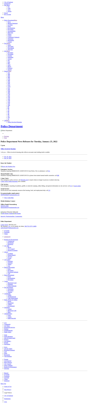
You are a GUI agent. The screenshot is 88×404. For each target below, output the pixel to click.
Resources (10, 244)
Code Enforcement (13, 298)
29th (9, 76)
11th (9, 103)
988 (58, 175)
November (10, 54)
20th (9, 89)
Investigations (11, 28)
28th (9, 77)
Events (9, 258)
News (9, 22)
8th (8, 108)
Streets (9, 301)
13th (9, 100)
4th (8, 114)
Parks (9, 269)
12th (9, 102)
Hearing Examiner (13, 250)
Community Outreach (13, 37)
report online (77, 186)
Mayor (9, 247)
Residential (11, 242)
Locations (10, 253)
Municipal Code (12, 310)
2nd (9, 117)
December (10, 52)
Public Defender (12, 286)
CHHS (9, 295)
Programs (10, 261)
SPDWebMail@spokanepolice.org (10, 195)
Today (9, 45)
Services (10, 256)
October (10, 55)
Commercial (11, 241)
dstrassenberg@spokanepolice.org (10, 207)
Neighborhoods (12, 296)
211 (49, 190)
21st (9, 88)
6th (8, 111)
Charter (10, 309)
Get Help (10, 25)
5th (8, 113)
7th (8, 109)
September (10, 57)
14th (9, 99)
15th (9, 97)
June (9, 62)
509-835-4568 (4, 206)
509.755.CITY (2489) (30, 226)
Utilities (10, 304)
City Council (11, 249)
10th (9, 105)
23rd (9, 85)
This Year (10, 49)
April (9, 65)
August (10, 59)
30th (9, 74)
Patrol (9, 26)
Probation (10, 284)
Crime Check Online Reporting (9, 181)
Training (10, 292)
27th (9, 79)
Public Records (12, 318)
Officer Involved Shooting (15, 122)
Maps (9, 312)
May (9, 63)
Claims (9, 317)
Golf (9, 273)
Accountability (12, 31)
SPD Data (10, 32)
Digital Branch (12, 255)
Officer (9, 34)
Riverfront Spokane (13, 272)
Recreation (10, 270)
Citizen (9, 35)
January (10, 69)
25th (9, 82)
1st (8, 119)
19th (9, 91)
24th (9, 83)
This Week (10, 46)
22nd (9, 86)
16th (9, 96)
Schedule (10, 263)
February (10, 68)
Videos (9, 264)
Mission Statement (13, 23)
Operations (10, 289)
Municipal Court (12, 283)
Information (11, 40)
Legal (9, 315)
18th (9, 93)
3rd (8, 116)
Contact (10, 42)
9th (8, 106)
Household (10, 303)
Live (9, 266)
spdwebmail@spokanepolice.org (9, 228)
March (9, 66)
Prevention (10, 29)
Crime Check (4, 224)
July (9, 60)
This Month (11, 48)
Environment (11, 306)
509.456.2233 (24, 180)
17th (9, 94)
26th (9, 80)
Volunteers (10, 39)
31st (9, 72)
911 (49, 171)
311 (71, 186)
